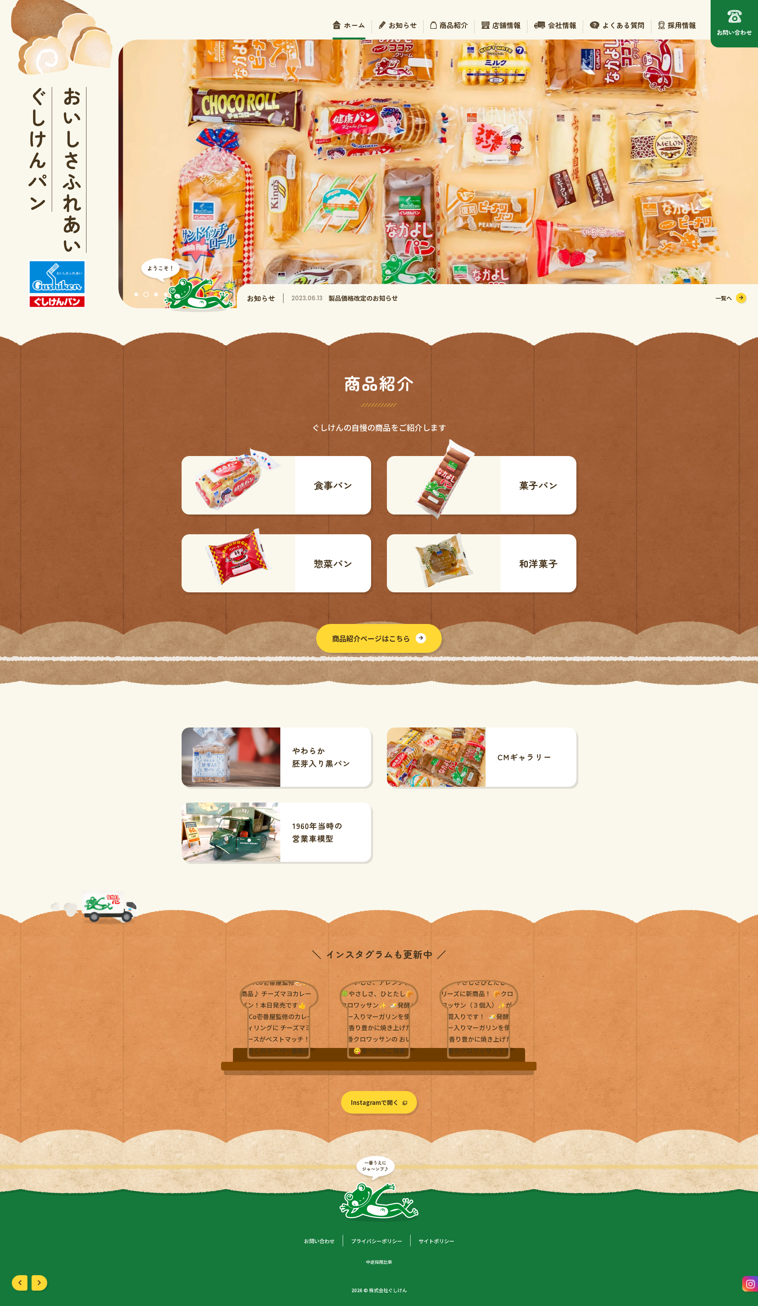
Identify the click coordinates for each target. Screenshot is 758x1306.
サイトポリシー (436, 1241)
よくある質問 (623, 25)
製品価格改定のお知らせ (363, 298)
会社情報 (562, 25)
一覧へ (723, 298)
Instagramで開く (375, 1102)
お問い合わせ (319, 1241)
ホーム (354, 25)
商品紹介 (453, 25)
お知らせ (402, 25)
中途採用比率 (379, 1262)
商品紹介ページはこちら (371, 638)
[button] (136, 294)
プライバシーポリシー (376, 1241)
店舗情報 (506, 25)
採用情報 (682, 25)
